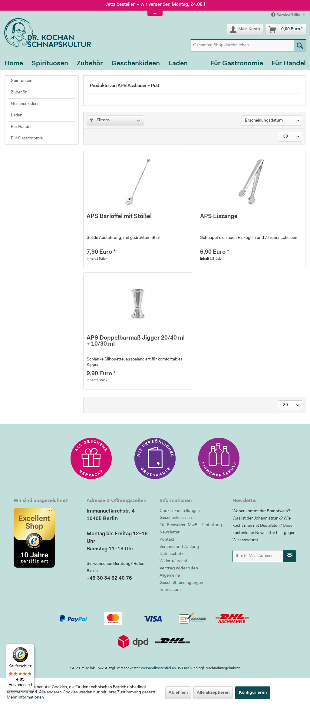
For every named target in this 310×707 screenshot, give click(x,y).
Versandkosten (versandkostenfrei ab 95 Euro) (153, 668)
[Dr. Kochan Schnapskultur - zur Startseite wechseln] (45, 32)
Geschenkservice (176, 518)
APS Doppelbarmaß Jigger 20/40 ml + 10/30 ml (136, 341)
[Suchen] (300, 45)
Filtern (103, 120)
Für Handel (21, 127)
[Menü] (30, 647)
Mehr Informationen (25, 698)
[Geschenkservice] (91, 458)
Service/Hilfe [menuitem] (288, 15)
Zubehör (19, 92)
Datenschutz (171, 554)
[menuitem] (248, 45)
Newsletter (170, 532)
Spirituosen (21, 81)
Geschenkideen (25, 104)
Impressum (170, 590)
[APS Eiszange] (251, 181)
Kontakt (167, 540)
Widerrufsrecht (173, 561)
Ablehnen (178, 693)
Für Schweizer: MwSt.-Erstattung (191, 525)
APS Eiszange (219, 217)
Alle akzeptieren (213, 693)
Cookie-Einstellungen (180, 511)
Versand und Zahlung (179, 547)
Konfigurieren (253, 693)
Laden (16, 115)
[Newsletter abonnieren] (289, 556)
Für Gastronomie (27, 138)
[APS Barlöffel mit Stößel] (138, 181)
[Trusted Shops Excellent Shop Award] (46, 538)
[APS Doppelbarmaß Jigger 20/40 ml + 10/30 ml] (138, 303)
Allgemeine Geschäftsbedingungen (181, 579)
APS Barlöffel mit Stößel (119, 217)
